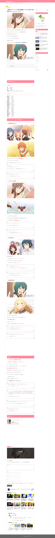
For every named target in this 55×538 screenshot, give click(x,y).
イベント (37, 63)
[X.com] (20, 454)
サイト (8, 479)
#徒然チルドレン (17, 223)
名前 (7, 471)
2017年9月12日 (23, 168)
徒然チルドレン (13, 446)
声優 (36, 67)
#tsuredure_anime (21, 334)
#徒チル (28, 273)
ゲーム (36, 65)
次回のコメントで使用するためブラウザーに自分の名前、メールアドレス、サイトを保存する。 (21, 483)
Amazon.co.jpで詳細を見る (15, 424)
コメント (8, 464)
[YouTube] (21, 520)
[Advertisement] (20, 73)
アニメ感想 (7, 6)
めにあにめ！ (9, 1)
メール (8, 475)
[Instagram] (17, 520)
